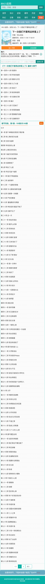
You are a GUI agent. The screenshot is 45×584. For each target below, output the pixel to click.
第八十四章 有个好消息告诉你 (11, 495)
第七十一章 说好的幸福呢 (9, 438)
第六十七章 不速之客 (8, 421)
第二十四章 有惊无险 (8, 233)
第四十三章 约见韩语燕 (9, 316)
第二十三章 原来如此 (8, 228)
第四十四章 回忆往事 (8, 320)
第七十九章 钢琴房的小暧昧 (10, 473)
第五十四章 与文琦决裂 (9, 364)
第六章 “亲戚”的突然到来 (9, 154)
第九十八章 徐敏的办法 (9, 557)
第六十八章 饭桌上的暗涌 (9, 425)
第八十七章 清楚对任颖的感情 (11, 509)
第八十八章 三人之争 (8, 513)
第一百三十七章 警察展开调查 (11, 114)
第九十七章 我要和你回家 (9, 552)
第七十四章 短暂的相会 (9, 452)
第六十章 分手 (5, 390)
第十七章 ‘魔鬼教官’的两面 (10, 202)
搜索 (41, 7)
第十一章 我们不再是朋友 (9, 176)
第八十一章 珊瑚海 (7, 482)
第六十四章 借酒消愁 (8, 408)
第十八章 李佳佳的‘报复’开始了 (11, 206)
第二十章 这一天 (6, 215)
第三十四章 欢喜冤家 (8, 277)
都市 (26, 13)
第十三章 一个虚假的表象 (9, 185)
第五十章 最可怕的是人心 (9, 347)
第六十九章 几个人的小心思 (10, 430)
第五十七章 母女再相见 (9, 377)
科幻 (4, 17)
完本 (33, 17)
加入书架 (12, 48)
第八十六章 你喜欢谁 (8, 504)
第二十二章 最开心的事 (9, 224)
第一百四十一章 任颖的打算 (10, 97)
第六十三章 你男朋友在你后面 (11, 403)
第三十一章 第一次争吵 (9, 263)
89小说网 (6, 3)
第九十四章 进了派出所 (9, 539)
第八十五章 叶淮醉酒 (8, 500)
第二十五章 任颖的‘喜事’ (9, 237)
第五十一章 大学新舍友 (9, 351)
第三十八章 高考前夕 (8, 294)
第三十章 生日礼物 (7, 259)
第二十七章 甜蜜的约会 (9, 246)
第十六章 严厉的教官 (8, 198)
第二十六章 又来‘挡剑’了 (9, 242)
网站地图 (22, 581)
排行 (26, 17)
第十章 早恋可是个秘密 (9, 171)
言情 (11, 17)
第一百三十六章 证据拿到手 (10, 118)
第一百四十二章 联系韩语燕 (10, 92)
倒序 (41, 123)
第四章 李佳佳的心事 (8, 145)
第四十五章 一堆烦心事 (9, 325)
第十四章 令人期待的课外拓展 (11, 189)
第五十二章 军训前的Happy (10, 355)
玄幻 (11, 13)
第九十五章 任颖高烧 (8, 544)
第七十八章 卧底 (6, 469)
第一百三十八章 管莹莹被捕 (10, 110)
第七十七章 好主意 (7, 465)
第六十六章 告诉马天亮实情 (10, 417)
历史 (33, 13)
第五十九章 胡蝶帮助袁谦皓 (10, 386)
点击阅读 (33, 48)
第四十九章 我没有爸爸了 (9, 342)
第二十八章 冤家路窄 (8, 250)
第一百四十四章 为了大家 (9, 83)
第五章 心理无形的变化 (9, 150)
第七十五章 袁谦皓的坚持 (9, 456)
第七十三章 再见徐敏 (8, 447)
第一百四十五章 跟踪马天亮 (10, 79)
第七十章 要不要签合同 (9, 434)
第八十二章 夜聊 (6, 487)
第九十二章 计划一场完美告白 (11, 530)
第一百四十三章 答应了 (9, 88)
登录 (41, 17)
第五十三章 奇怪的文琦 (9, 360)
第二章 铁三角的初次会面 (9, 136)
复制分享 (40, 62)
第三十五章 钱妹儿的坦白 (9, 281)
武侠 (19, 13)
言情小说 (13, 27)
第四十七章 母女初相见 (9, 333)
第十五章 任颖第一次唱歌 (9, 193)
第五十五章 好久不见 (8, 368)
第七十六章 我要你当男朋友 (10, 460)
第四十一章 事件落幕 (8, 307)
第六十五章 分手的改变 (9, 412)
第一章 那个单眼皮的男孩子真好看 (12, 132)
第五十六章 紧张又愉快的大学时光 (12, 373)
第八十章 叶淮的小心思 (9, 478)
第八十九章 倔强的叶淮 (9, 517)
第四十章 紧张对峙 (7, 303)
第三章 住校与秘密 (7, 141)
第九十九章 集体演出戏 (9, 561)
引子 (2, 128)
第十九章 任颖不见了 (8, 211)
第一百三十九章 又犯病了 (9, 105)
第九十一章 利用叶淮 (8, 526)
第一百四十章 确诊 (7, 101)
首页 (4, 13)
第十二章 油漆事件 (7, 180)
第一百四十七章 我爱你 (28, 43)
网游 (41, 13)
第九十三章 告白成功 (8, 535)
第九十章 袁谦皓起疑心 (9, 522)
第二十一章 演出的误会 (9, 220)
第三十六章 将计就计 (8, 285)
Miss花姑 (20, 35)
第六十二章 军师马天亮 (9, 399)
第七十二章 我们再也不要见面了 (12, 443)
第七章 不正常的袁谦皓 (9, 158)
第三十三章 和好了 (7, 272)
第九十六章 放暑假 (7, 548)
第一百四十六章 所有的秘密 (10, 75)
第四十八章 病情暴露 (8, 338)
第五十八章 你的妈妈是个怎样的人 (12, 382)
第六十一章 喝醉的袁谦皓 (9, 395)
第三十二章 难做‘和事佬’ (9, 268)
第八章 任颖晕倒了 (7, 163)
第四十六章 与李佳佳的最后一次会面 (13, 329)
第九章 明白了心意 (7, 167)
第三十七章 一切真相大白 (9, 290)
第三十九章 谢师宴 (7, 298)
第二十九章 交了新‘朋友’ (9, 255)
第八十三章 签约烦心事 (9, 491)
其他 (19, 17)
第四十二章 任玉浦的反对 (9, 312)
